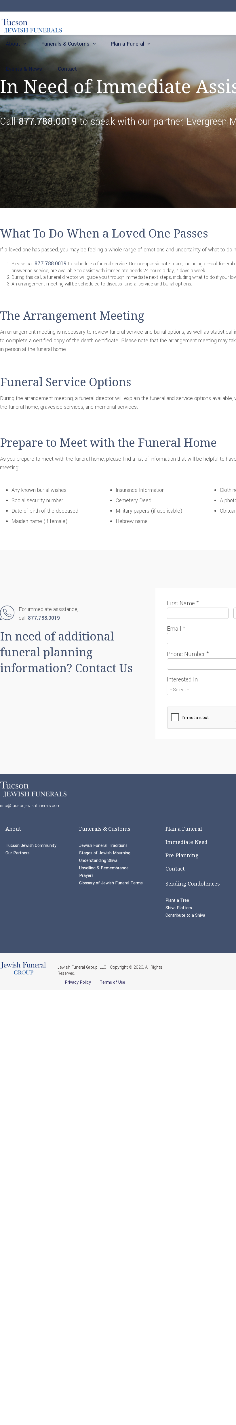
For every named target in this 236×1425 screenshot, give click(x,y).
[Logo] (31, 24)
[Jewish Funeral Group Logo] (23, 974)
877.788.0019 (47, 121)
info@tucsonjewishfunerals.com (30, 806)
